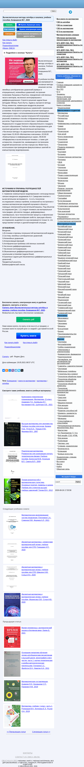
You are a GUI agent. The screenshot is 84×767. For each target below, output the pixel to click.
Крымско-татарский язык (68, 258)
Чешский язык (63, 281)
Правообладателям (12, 347)
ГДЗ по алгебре (63, 22)
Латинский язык (64, 240)
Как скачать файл (11, 343)
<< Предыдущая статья (16, 732)
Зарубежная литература (68, 203)
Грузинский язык (64, 302)
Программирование (66, 416)
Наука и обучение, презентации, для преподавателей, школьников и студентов (69, 100)
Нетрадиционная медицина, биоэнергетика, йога (69, 427)
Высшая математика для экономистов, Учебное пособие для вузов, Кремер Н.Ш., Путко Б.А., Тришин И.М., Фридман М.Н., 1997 (37, 427)
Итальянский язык (65, 237)
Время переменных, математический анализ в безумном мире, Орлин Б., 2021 (37, 630)
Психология (63, 170)
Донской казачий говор (67, 289)
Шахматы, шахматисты (67, 413)
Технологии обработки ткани (69, 376)
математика (42, 381)
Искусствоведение (65, 137)
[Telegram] (16, 370)
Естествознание (64, 201)
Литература (62, 118)
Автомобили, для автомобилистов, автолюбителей (64, 361)
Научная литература (66, 214)
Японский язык (64, 287)
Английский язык (65, 226)
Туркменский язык (65, 308)
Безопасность (63, 449)
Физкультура (63, 181)
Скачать (9, 25)
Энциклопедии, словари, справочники (67, 458)
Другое (59, 464)
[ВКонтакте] (3, 370)
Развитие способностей (67, 411)
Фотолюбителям (64, 344)
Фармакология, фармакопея (69, 354)
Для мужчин (63, 438)
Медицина (62, 418)
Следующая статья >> (41, 732)
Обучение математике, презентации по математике (69, 39)
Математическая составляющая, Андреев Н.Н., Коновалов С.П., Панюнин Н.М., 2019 (35, 684)
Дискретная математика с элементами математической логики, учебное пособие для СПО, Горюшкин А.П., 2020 (37, 546)
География (62, 198)
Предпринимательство (67, 334)
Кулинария (62, 451)
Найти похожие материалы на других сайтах (29, 35)
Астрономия (63, 178)
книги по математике (26, 381)
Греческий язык (64, 271)
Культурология (64, 209)
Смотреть (9, 34)
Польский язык (64, 276)
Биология (62, 129)
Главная (60, 82)
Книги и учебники (64, 105)
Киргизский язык (64, 305)
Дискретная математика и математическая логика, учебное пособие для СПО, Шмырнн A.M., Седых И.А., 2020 (35, 571)
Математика (63, 113)
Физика (61, 121)
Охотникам (62, 369)
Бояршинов (12, 381)
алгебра (5, 383)
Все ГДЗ (60, 89)
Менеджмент (63, 318)
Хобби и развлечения (66, 347)
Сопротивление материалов (69, 221)
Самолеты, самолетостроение (70, 366)
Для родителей (64, 211)
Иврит (60, 292)
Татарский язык (64, 250)
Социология (63, 142)
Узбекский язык (64, 253)
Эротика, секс (63, 443)
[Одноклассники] (6, 370)
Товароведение (64, 337)
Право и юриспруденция (68, 175)
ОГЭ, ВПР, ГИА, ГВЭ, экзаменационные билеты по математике (69, 59)
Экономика (62, 323)
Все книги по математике (68, 19)
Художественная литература (69, 157)
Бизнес (61, 331)
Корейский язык (64, 255)
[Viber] (12, 370)
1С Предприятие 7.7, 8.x (68, 433)
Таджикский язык (65, 313)
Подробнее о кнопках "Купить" (19, 53)
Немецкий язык (64, 234)
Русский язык (63, 116)
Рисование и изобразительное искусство (68, 218)
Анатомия (62, 152)
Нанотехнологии (64, 357)
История (61, 165)
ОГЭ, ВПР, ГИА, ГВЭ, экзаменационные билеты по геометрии (69, 52)
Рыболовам (63, 441)
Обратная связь (63, 469)
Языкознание (63, 300)
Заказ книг (62, 397)
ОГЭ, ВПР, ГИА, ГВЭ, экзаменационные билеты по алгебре (69, 45)
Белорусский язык (65, 245)
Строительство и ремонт (68, 374)
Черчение (62, 167)
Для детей (62, 134)
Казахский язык (64, 268)
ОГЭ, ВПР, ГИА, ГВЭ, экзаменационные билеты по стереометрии (69, 66)
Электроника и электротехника (63, 351)
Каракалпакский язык (66, 310)
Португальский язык (66, 279)
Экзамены (61, 94)
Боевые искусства (65, 454)
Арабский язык (64, 263)
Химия (60, 126)
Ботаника (62, 154)
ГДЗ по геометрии (64, 25)
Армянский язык (64, 247)
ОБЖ (60, 162)
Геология (61, 395)
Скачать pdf (28, 319)
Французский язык (65, 229)
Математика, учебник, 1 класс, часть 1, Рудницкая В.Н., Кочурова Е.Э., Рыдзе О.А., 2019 (37, 708)
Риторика (62, 160)
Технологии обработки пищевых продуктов (66, 380)
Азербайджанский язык (67, 260)
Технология (62, 139)
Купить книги (28, 335)
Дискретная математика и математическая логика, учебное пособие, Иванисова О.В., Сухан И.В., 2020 (37, 598)
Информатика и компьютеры (69, 124)
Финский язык (63, 297)
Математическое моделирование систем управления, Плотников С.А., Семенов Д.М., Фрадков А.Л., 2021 (36, 517)
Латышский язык (65, 274)
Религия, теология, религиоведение (65, 189)
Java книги (62, 400)
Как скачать (7, 43)
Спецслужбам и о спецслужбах (64, 422)
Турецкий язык (64, 266)
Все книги (61, 461)
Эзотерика (62, 342)
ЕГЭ (58, 92)
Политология (63, 131)
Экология (62, 186)
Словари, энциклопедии (68, 446)
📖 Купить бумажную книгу (29, 25)
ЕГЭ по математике (65, 32)
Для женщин (63, 405)
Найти (59, 466)
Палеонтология (64, 196)
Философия (62, 173)
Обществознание (65, 193)
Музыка (61, 183)
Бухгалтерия (63, 329)
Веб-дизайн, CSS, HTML (68, 435)
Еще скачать (9, 29)
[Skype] (19, 370)
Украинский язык (65, 242)
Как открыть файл (10, 40)
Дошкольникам (64, 108)
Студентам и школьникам (68, 206)
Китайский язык (64, 295)
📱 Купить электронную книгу (29, 29)
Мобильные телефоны (67, 371)
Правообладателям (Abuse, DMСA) (10, 47)
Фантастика (62, 430)
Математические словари (68, 35)
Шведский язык (64, 284)
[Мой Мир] (9, 370)
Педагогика (62, 144)
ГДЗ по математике (65, 28)
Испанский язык (64, 232)
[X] (22, 370)
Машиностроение (65, 403)
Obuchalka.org (9, 761)
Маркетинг (62, 321)
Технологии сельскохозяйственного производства (66, 390)
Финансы (61, 326)
